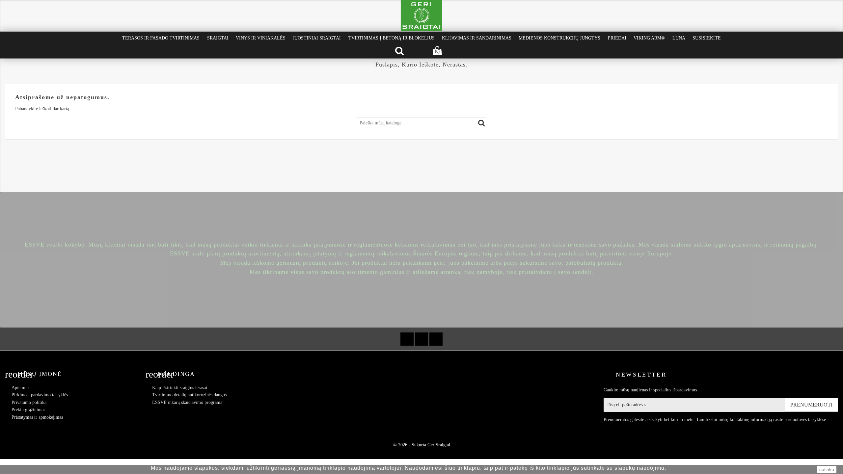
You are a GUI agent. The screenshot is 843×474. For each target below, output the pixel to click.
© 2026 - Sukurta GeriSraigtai (421, 444)
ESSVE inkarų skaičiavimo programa (187, 402)
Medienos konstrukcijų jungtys (559, 38)
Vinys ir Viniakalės (261, 38)
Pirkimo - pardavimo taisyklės (40, 394)
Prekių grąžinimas (28, 409)
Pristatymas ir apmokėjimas (37, 417)
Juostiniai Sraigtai (317, 38)
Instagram (436, 339)
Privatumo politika (29, 402)
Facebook (407, 339)
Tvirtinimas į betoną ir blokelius (391, 38)
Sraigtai (218, 38)
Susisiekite (707, 38)
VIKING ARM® (649, 38)
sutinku (826, 469)
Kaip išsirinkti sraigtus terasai (179, 387)
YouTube (421, 339)
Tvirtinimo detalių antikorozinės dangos (189, 394)
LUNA (678, 38)
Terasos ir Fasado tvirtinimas (161, 38)
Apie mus (20, 387)
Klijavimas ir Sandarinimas (476, 38)
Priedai (617, 38)
